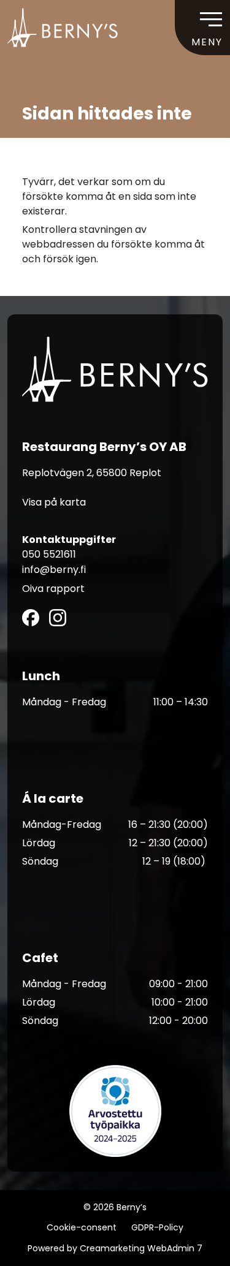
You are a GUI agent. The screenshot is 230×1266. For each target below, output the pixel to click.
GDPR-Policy (157, 1227)
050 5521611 (49, 554)
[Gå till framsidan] (62, 27)
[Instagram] (57, 617)
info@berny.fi (54, 570)
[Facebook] (30, 617)
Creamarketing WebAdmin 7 (141, 1248)
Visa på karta (54, 502)
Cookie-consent (82, 1227)
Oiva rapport (53, 589)
